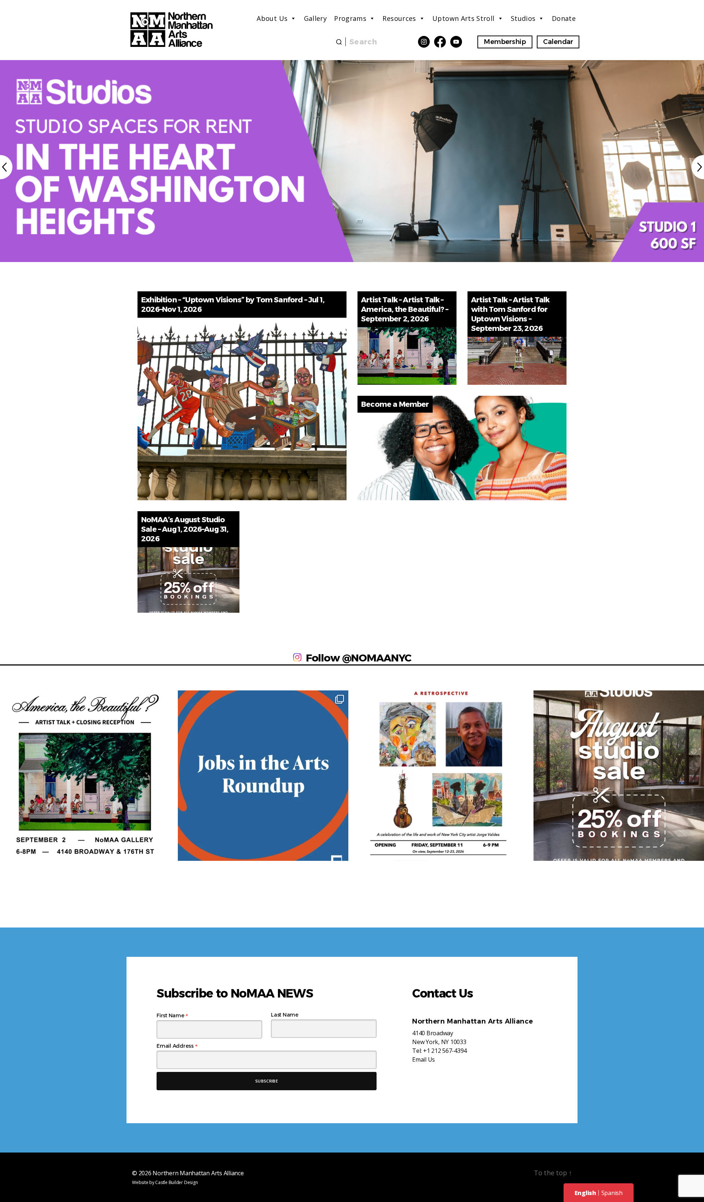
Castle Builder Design (176, 1182)
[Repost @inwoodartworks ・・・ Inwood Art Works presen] (441, 775)
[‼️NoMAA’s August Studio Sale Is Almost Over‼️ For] (619, 775)
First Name (172, 1015)
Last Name (284, 1014)
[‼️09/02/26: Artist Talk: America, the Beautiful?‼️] (85, 775)
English (585, 1193)
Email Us (423, 1059)
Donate (564, 18)
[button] (6, 167)
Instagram (424, 42)
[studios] (352, 161)
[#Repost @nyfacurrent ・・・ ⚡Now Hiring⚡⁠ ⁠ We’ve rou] (263, 775)
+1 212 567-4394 (445, 1051)
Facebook (440, 42)
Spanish (612, 1193)
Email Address (177, 1046)
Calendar (558, 42)
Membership (505, 42)
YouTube (456, 42)
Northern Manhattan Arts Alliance (198, 1173)
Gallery (315, 18)
